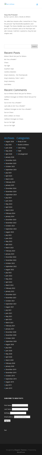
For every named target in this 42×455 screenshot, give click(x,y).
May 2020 (9, 354)
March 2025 (9, 179)
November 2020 (11, 335)
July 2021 (9, 310)
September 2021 (11, 304)
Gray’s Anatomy (9, 81)
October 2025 (10, 166)
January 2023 (10, 254)
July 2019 (9, 385)
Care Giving (21, 148)
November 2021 (11, 298)
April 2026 (9, 154)
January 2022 (10, 291)
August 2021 (10, 307)
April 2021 (9, 319)
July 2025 (9, 173)
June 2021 (9, 313)
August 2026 (10, 141)
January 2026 (10, 157)
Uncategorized (23, 154)
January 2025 (10, 185)
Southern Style (9, 69)
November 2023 (11, 223)
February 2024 (10, 213)
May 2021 (9, 316)
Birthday (7, 413)
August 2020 (10, 344)
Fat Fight (7, 66)
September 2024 (11, 195)
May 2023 (9, 241)
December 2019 (11, 369)
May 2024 (9, 204)
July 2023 (9, 235)
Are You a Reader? (10, 59)
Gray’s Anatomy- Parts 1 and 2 (14, 78)
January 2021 (10, 329)
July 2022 (9, 273)
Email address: (9, 417)
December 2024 (11, 188)
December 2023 (11, 220)
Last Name (8, 409)
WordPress (21, 452)
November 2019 (11, 372)
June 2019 (9, 388)
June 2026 (9, 148)
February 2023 (10, 251)
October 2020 (10, 338)
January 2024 (10, 216)
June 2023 (9, 238)
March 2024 (9, 210)
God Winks (7, 84)
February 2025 (10, 182)
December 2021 (11, 294)
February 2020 (10, 363)
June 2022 (9, 276)
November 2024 (11, 191)
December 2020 (11, 332)
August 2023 (10, 232)
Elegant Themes (20, 450)
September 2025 (11, 170)
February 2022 (10, 288)
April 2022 (9, 282)
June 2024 (9, 201)
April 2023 (9, 244)
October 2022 (10, 263)
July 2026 (9, 145)
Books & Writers (24, 17)
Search (34, 46)
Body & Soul (22, 141)
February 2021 (10, 326)
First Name (8, 405)
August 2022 (10, 269)
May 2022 (9, 279)
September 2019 (11, 379)
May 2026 (9, 151)
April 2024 (9, 207)
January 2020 (10, 366)
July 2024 (9, 198)
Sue (7, 17)
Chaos (6, 62)
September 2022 (11, 266)
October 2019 (10, 376)
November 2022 (11, 260)
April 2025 (9, 176)
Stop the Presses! (10, 15)
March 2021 (9, 323)
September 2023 (11, 229)
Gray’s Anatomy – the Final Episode (15, 75)
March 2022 (9, 285)
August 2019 (10, 382)
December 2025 (11, 160)
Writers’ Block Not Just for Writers (15, 56)
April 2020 (9, 357)
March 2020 (9, 360)
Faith (19, 151)
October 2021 (10, 301)
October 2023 (10, 226)
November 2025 (11, 163)
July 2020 (9, 348)
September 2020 (11, 341)
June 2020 (9, 351)
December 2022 (11, 257)
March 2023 (9, 248)
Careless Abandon (10, 72)
